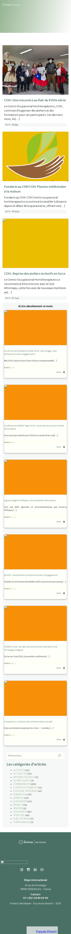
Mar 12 (13, 663)
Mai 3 (13, 442)
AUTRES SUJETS (22, 780)
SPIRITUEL (19, 815)
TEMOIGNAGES (21, 822)
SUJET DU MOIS (21, 818)
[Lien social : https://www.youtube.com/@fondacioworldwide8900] (43, 869)
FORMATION (20, 794)
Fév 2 (13, 735)
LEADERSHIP (20, 801)
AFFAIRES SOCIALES (24, 777)
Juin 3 (13, 368)
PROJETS (18, 804)
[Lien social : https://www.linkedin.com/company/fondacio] (36, 869)
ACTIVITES (19, 770)
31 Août (15, 211)
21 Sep (15, 124)
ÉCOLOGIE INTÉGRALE (25, 790)
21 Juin (15, 298)
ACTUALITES (20, 773)
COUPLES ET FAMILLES (25, 787)
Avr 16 (13, 589)
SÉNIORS (18, 808)
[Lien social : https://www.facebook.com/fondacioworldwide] (22, 869)
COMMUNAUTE (21, 784)
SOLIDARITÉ (20, 811)
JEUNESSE (18, 797)
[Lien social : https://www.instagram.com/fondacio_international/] (29, 869)
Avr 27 (13, 517)
